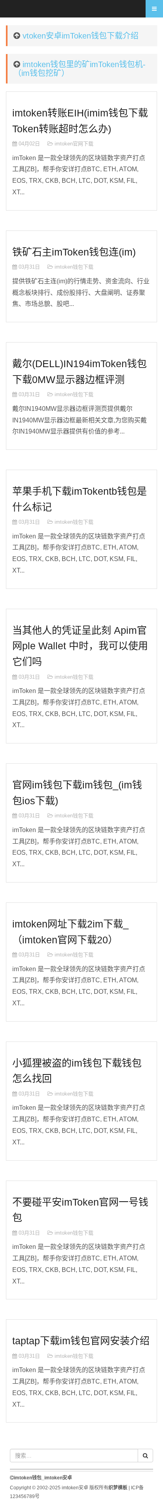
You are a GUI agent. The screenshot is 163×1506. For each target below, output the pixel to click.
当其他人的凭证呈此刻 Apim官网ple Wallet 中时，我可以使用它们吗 (80, 646)
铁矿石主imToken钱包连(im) (74, 251)
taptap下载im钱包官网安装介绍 (81, 1340)
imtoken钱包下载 (74, 267)
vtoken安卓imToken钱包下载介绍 (80, 35)
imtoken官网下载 (74, 144)
